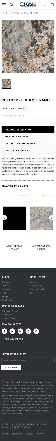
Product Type (9, 108)
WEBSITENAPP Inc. (22, 427)
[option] (28, 46)
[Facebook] (4, 331)
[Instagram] (28, 331)
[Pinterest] (36, 331)
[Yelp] (20, 331)
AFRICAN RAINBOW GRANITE (41, 247)
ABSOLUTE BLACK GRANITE (14, 247)
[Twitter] (12, 331)
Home (4, 13)
